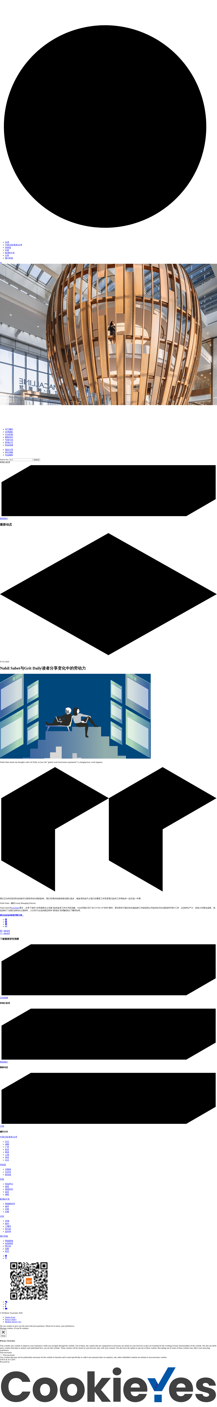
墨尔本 (8, 1246)
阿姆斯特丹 (10, 1204)
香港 (7, 1152)
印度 (7, 250)
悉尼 (7, 1251)
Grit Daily (15, 908)
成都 (7, 1144)
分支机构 (9, 434)
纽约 (7, 1224)
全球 (7, 242)
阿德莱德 (9, 1241)
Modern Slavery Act (13, 1322)
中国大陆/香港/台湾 (13, 245)
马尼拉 (8, 1172)
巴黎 (7, 1212)
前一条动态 (5, 931)
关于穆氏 (9, 429)
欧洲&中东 (10, 253)
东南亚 (8, 247)
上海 (7, 1155)
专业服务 (9, 455)
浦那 (7, 1194)
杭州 (7, 1149)
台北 (7, 1160)
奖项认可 (9, 442)
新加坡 (8, 1175)
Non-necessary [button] (6, 1352)
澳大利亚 (9, 258)
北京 (7, 1141)
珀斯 (7, 1249)
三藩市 (8, 1226)
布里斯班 (9, 1243)
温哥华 (8, 1231)
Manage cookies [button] (6, 1328)
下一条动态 (5, 933)
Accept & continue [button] (21, 1328)
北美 (7, 255)
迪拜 (7, 1206)
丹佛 (7, 1221)
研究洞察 (9, 452)
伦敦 (7, 1209)
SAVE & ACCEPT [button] (7, 1359)
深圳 (7, 1157)
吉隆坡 (8, 1169)
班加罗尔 (9, 1184)
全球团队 (9, 432)
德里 (7, 1186)
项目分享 (9, 450)
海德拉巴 (9, 1189)
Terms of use (10, 1317)
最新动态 (9, 437)
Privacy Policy (11, 1319)
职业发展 (9, 445)
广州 (7, 1147)
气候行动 (9, 440)
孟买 (7, 1192)
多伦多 (8, 1229)
